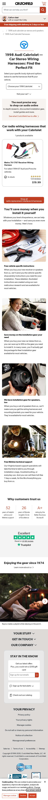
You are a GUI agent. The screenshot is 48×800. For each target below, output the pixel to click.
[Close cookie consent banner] (45, 782)
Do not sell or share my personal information (24, 730)
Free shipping (24, 25)
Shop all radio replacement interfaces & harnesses (24, 200)
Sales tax (6, 749)
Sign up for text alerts (22, 686)
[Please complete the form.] (37, 675)
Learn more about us (23, 568)
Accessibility (30, 749)
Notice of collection (24, 736)
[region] (24, 601)
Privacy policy (24, 715)
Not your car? (23, 94)
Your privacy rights (24, 720)
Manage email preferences (24, 741)
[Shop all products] (4, 4)
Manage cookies (24, 725)
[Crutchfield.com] (24, 4)
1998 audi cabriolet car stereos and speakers (26, 31)
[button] (45, 601)
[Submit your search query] (43, 10)
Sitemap (42, 749)
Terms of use (18, 749)
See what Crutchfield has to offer (23, 116)
